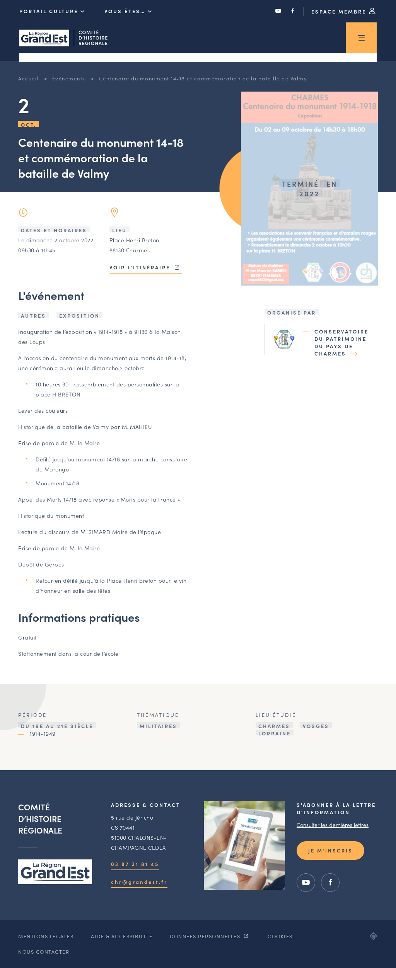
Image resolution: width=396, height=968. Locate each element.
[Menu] (361, 37)
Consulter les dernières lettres (333, 824)
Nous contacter (43, 951)
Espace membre (340, 11)
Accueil (28, 78)
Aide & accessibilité (121, 936)
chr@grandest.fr (139, 881)
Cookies (280, 936)
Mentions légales (45, 936)
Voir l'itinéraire (140, 267)
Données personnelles (206, 936)
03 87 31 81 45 (135, 864)
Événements (68, 78)
